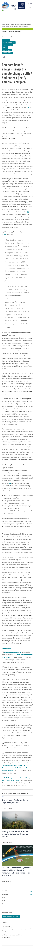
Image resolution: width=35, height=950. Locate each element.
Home (3, 24)
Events (4, 900)
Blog (7, 24)
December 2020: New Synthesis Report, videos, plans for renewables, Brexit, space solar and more (16, 871)
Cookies (4, 935)
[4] (5, 234)
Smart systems (7, 50)
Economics (6, 40)
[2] (27, 201)
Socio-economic (7, 53)
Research (5, 894)
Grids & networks (8, 45)
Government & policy (9, 42)
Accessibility (6, 937)
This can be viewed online (13, 652)
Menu (30, 7)
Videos (4, 904)
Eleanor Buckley (7, 927)
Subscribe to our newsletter (10, 916)
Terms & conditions (16, 935)
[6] (10, 483)
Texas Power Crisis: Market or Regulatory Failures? (15, 801)
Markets (5, 47)
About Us (5, 891)
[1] (28, 107)
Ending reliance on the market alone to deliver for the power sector (15, 834)
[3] (28, 212)
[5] (9, 449)
